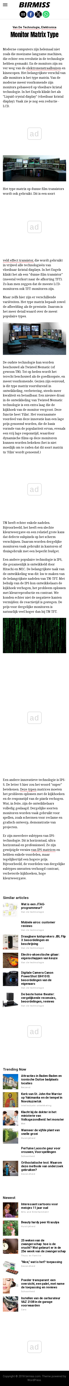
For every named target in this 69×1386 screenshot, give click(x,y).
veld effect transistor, (18, 260)
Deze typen (28, 789)
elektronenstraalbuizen (43, 68)
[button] (5, 4)
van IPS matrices (43, 850)
